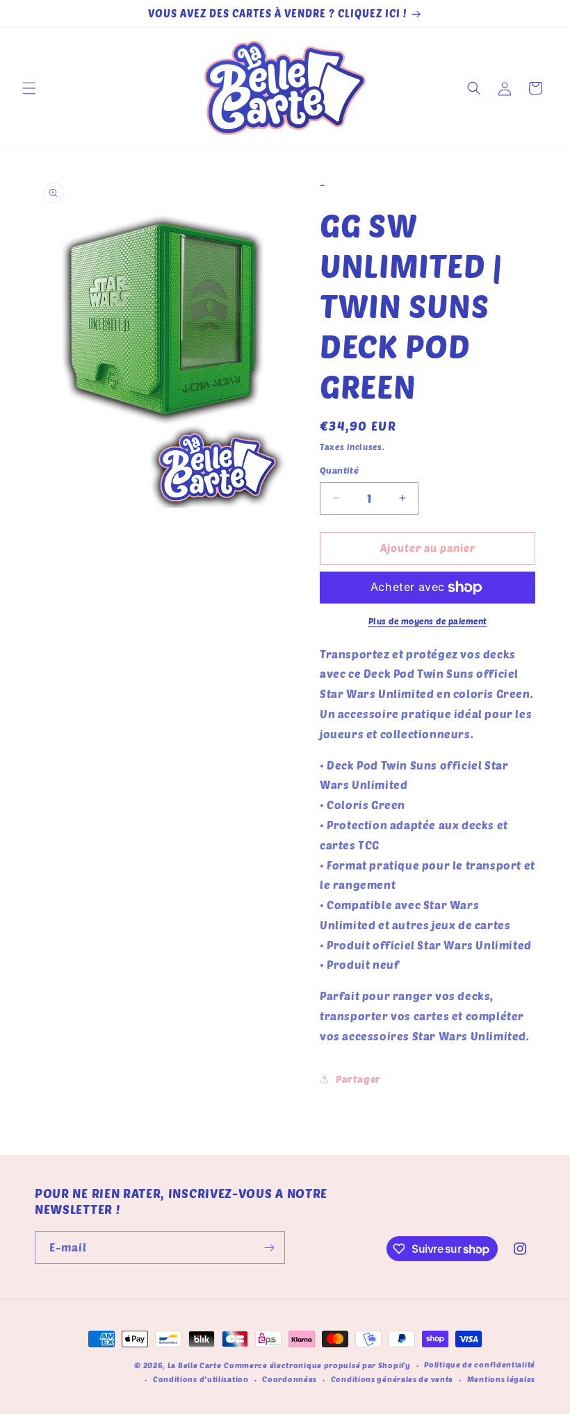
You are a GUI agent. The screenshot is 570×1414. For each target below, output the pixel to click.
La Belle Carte (195, 1365)
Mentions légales (501, 1378)
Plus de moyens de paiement (427, 621)
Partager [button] (358, 1079)
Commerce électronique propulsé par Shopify (317, 1365)
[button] (29, 88)
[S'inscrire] (269, 1247)
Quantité (339, 470)
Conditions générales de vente (392, 1378)
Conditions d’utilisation (201, 1378)
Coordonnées (289, 1378)
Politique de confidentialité (479, 1364)
